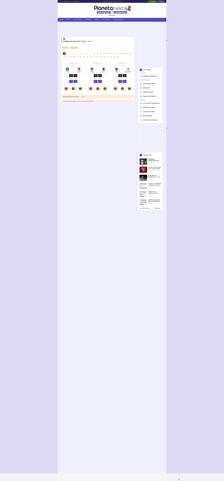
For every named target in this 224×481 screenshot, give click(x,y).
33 (100, 56)
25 (74, 56)
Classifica (65, 47)
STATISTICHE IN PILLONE (150, 120)
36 (110, 56)
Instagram (77, 1)
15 (110, 53)
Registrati (153, 1)
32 (97, 56)
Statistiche (105, 19)
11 (97, 53)
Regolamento (74, 47)
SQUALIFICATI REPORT (149, 96)
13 (104, 53)
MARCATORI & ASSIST (149, 107)
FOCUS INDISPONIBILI (149, 83)
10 (94, 53)
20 (127, 53)
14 (107, 53)
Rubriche (88, 19)
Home (61, 19)
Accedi (161, 1)
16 (114, 53)
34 (104, 56)
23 (67, 56)
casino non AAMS (145, 80)
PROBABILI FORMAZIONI (150, 76)
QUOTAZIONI (146, 88)
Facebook (68, 1)
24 (70, 56)
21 (130, 53)
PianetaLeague (118, 19)
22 (64, 56)
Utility (68, 19)
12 (100, 53)
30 (90, 56)
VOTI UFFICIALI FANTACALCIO (151, 103)
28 (84, 56)
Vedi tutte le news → (144, 208)
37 (114, 56)
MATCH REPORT (147, 116)
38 (117, 56)
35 (107, 56)
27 (80, 56)
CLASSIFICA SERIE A (149, 111)
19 (124, 53)
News (96, 19)
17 (117, 53)
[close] (179, 474)
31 (94, 56)
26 (77, 56)
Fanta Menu (77, 19)
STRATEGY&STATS (148, 92)
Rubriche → (158, 208)
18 (120, 53)
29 (87, 56)
